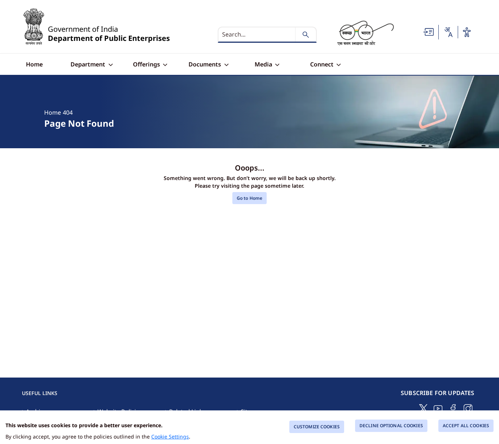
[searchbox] (257, 35)
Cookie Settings (170, 436)
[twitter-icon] (423, 408)
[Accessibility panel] (467, 32)
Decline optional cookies (391, 425)
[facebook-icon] (453, 408)
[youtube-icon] (438, 408)
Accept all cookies (466, 425)
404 (68, 112)
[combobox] (448, 32)
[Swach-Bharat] (365, 32)
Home (52, 112)
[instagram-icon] (468, 408)
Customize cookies (317, 427)
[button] (429, 32)
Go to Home (249, 198)
